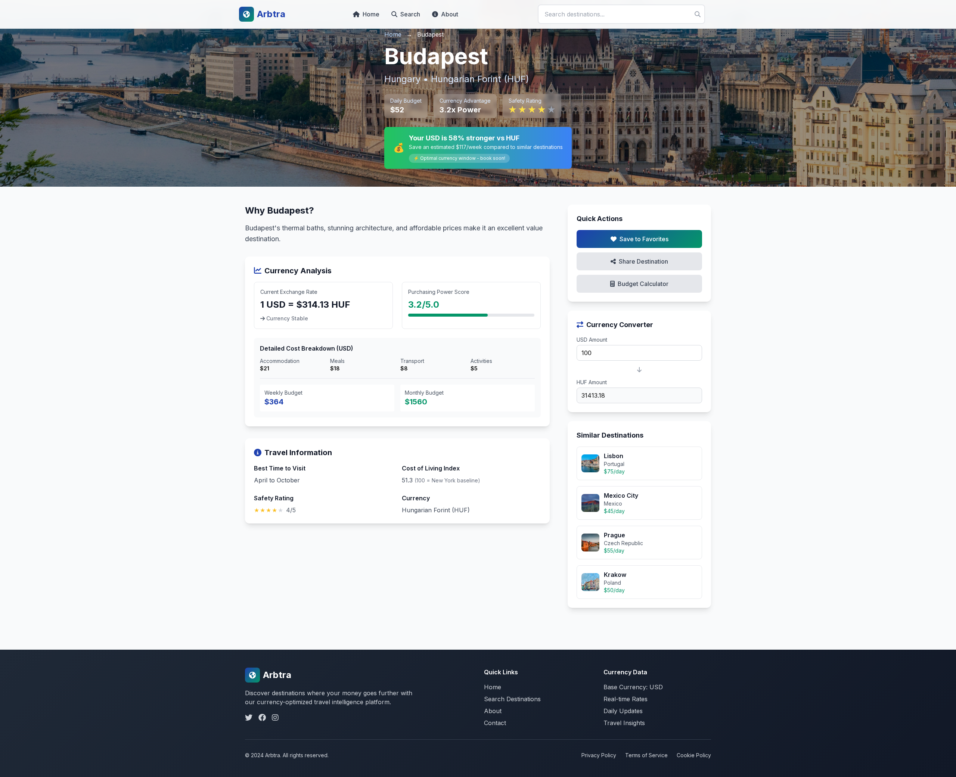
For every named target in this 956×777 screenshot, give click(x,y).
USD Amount (592, 339)
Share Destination (643, 261)
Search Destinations (512, 699)
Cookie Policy (694, 755)
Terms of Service (646, 755)
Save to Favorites (644, 239)
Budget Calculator (643, 284)
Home (371, 14)
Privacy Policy (598, 755)
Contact (495, 723)
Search (410, 14)
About (449, 14)
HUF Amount (592, 382)
